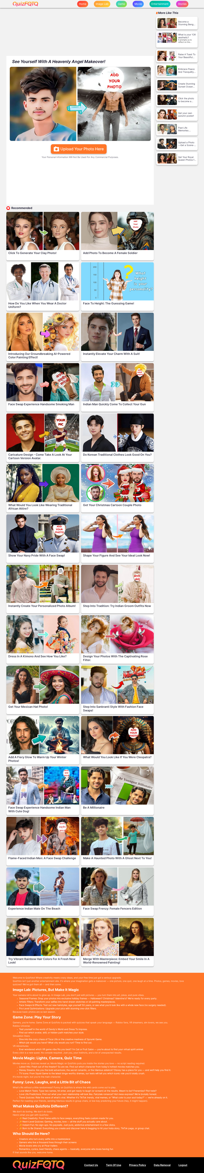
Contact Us (91, 1165)
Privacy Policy (137, 1165)
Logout (182, 1165)
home (82, 3)
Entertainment (159, 3)
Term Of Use (113, 1165)
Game (121, 3)
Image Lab (102, 3)
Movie (138, 3)
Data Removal (162, 1165)
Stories (182, 3)
